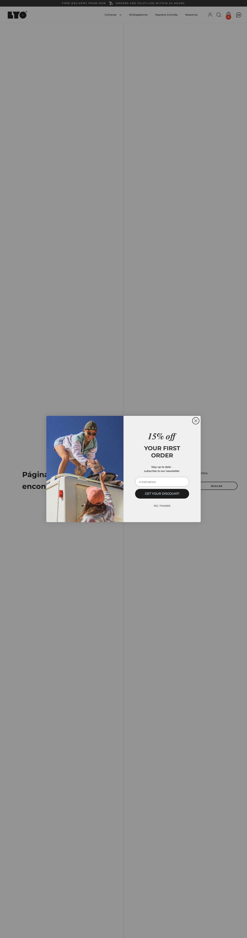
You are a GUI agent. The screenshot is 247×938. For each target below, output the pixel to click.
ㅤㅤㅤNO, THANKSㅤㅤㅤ (162, 505)
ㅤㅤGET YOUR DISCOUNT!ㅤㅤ (162, 493)
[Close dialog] (195, 420)
